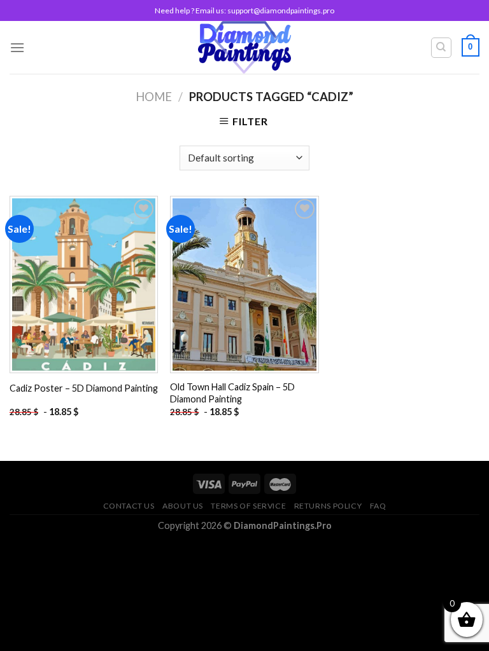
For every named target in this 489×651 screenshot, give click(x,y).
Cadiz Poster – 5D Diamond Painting (84, 388)
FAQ (378, 506)
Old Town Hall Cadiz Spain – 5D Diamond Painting (232, 392)
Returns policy (328, 506)
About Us (182, 506)
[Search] (441, 48)
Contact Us (129, 506)
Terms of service (248, 506)
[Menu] (17, 47)
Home (154, 97)
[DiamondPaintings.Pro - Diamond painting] (245, 47)
